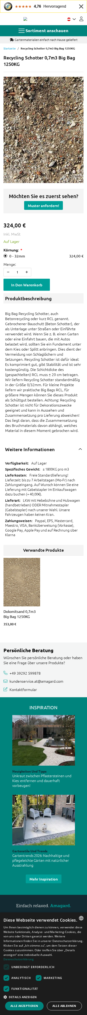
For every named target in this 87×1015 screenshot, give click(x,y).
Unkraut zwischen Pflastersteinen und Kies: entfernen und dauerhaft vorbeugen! (41, 780)
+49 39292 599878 (25, 673)
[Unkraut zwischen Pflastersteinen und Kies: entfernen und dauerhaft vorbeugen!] (43, 740)
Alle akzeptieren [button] (24, 1006)
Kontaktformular (23, 689)
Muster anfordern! (43, 205)
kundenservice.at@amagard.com (36, 681)
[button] (43, 997)
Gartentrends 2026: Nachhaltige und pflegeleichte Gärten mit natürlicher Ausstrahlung (40, 860)
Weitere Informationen (30, 449)
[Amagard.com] (25, 19)
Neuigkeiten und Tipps (29, 771)
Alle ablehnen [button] (64, 1006)
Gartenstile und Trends (30, 851)
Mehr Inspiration (43, 878)
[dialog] (43, 963)
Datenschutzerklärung (18, 959)
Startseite (9, 48)
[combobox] (81, 918)
